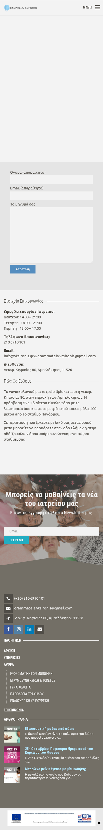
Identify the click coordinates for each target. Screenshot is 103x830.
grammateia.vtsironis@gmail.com (43, 608)
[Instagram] (19, 629)
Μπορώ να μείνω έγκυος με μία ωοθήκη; (55, 769)
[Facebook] (9, 629)
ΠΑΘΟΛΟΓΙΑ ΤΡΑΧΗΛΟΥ (27, 694)
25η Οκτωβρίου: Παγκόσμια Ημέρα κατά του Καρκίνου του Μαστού (59, 750)
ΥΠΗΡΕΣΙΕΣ (12, 658)
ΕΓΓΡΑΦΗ (16, 540)
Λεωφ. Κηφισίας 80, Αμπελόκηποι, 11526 (49, 618)
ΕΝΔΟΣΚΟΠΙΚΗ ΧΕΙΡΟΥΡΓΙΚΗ (29, 701)
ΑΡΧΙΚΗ (9, 651)
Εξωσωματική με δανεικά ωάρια (49, 729)
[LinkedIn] (29, 629)
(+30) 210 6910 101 (29, 598)
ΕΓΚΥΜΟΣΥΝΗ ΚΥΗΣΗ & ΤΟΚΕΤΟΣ (32, 680)
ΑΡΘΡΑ (9, 664)
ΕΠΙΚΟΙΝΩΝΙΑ (14, 710)
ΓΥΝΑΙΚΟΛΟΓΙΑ (20, 687)
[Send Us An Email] (40, 629)
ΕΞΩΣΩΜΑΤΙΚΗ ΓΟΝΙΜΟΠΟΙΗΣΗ (31, 674)
